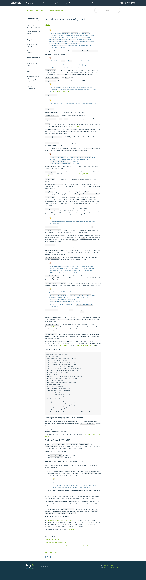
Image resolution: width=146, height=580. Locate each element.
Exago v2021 (43, 10)
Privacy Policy (87, 577)
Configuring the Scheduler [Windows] (55, 542)
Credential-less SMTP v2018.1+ (60, 91)
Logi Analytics (29, 10)
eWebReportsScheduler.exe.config (85, 345)
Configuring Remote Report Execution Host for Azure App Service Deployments (33, 79)
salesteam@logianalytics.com (112, 567)
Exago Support (71, 529)
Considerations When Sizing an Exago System (33, 26)
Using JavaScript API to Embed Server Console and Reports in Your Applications (67, 546)
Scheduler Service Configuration (32, 88)
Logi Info (68, 3)
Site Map (93, 577)
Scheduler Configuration (52, 539)
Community (101, 3)
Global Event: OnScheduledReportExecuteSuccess (61, 520)
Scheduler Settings (59, 121)
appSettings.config (64, 345)
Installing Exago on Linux (32, 64)
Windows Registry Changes (32, 51)
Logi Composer (45, 3)
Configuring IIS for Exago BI (32, 39)
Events (113, 3)
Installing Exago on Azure (32, 71)
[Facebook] (45, 557)
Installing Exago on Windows (32, 45)
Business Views (49, 549)
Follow (47, 24)
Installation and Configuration (55, 10)
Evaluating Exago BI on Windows (33, 32)
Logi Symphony (31, 3)
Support (90, 3)
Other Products (79, 3)
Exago (36, 10)
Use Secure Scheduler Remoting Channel (63, 312)
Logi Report (57, 3)
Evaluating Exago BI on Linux (33, 58)
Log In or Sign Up (129, 3)
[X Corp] (48, 557)
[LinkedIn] (50, 557)
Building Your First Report (52, 552)
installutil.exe (52, 327)
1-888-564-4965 (108, 565)
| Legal (82, 577)
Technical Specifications (34, 21)
